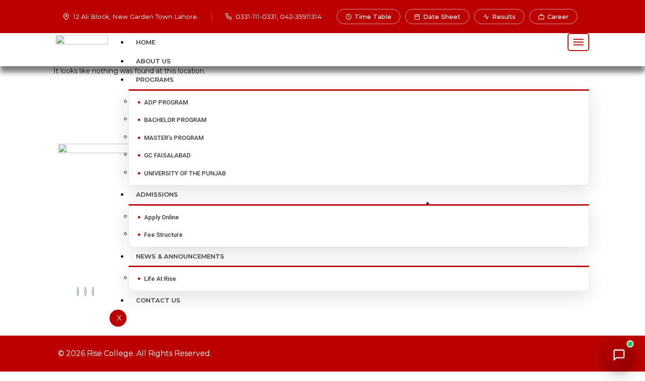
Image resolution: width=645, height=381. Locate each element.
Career (558, 16)
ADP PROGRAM (166, 102)
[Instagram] (93, 291)
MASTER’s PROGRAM (174, 137)
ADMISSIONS (157, 194)
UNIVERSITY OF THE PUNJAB (185, 173)
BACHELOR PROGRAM (175, 119)
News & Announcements (180, 256)
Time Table (373, 16)
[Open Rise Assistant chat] (619, 355)
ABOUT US (153, 61)
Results (504, 16)
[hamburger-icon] (578, 42)
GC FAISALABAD (167, 155)
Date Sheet (441, 16)
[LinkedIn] (85, 291)
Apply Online (161, 217)
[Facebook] (78, 291)
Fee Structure (163, 234)
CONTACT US (158, 300)
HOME (145, 42)
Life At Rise (160, 278)
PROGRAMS (155, 79)
